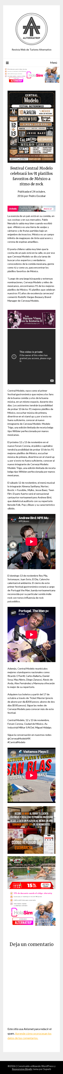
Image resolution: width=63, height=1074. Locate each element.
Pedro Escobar (37, 195)
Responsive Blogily (22, 1069)
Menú (53, 62)
